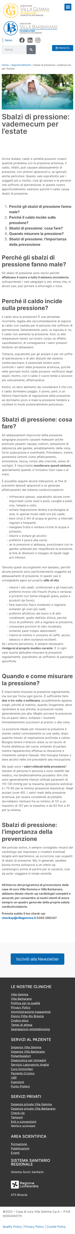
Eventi (15, 1153)
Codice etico (20, 1020)
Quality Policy (12, 1226)
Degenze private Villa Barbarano (33, 1108)
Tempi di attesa (21, 1025)
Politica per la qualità (25, 1003)
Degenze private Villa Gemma (31, 1104)
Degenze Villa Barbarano (28, 1051)
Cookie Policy (56, 1226)
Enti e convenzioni (23, 1121)
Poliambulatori (21, 1056)
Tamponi (17, 1117)
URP (14, 1077)
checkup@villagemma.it (19, 918)
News (8, 40)
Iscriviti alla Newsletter (37, 959)
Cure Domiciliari (22, 1069)
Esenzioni (17, 1082)
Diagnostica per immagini (28, 1060)
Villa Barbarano (21, 999)
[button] (67, 7)
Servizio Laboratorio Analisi (30, 1064)
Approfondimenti (21, 65)
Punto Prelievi (20, 1086)
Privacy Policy (20, 1007)
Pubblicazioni (20, 1148)
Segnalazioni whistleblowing (30, 1029)
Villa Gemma (19, 994)
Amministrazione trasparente (31, 1012)
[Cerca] (31, 49)
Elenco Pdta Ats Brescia (27, 1016)
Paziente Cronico (23, 1073)
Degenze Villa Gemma (26, 1047)
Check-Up (18, 1113)
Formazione (19, 1144)
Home (5, 65)
